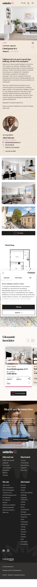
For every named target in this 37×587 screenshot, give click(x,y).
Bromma (23, 485)
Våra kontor (6, 465)
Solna (22, 519)
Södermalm (24, 524)
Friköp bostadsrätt (8, 507)
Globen (23, 490)
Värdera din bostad (8, 460)
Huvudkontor (6, 497)
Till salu (23, 3)
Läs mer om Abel (10, 151)
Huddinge (24, 495)
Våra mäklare (7, 468)
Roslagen (23, 512)
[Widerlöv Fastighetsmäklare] (8, 3)
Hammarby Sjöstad (26, 492)
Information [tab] (18, 277)
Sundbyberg (24, 522)
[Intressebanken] (28, 3)
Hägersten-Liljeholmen (24, 498)
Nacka (23, 507)
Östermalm (24, 542)
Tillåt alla (18, 307)
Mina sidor (24, 470)
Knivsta (23, 504)
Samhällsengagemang (9, 495)
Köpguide (23, 468)
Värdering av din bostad (20, 439)
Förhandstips (25, 463)
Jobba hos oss (7, 492)
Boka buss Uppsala (8, 510)
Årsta (22, 539)
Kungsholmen (25, 509)
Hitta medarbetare (8, 487)
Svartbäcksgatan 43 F (17, 368)
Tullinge (23, 527)
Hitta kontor (6, 485)
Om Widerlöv (6, 500)
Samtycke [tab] (7, 277)
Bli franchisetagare (8, 490)
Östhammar (24, 544)
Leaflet (35, 326)
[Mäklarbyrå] (8, 559)
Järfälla (23, 502)
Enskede (23, 487)
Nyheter (5, 502)
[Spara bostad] (32, 47)
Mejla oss (5, 512)
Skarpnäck (24, 517)
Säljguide (5, 463)
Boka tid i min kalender (12, 147)
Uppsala (5, 473)
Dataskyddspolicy (8, 566)
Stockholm (6, 470)
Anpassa (17, 312)
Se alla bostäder (20, 393)
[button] (18, 23)
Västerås (5, 475)
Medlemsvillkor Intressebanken (12, 570)
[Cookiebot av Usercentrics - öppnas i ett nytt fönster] (27, 273)
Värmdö (23, 534)
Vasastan (23, 532)
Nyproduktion (25, 465)
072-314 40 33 (9, 145)
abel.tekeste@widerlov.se (12, 142)
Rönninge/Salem (26, 514)
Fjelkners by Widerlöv (9, 505)
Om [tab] (30, 277)
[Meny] (32, 3)
